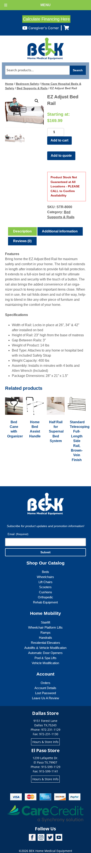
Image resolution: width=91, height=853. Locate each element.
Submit (45, 552)
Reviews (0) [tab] (22, 241)
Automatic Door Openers (45, 653)
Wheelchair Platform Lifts (45, 627)
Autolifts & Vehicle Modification (45, 648)
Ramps (45, 632)
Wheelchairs (45, 577)
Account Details (45, 688)
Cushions (45, 592)
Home (9, 83)
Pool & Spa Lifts (45, 658)
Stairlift (45, 622)
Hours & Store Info (45, 742)
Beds (45, 572)
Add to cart (59, 140)
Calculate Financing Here (46, 19)
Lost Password (45, 693)
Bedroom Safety (27, 83)
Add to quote (61, 155)
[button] (36, 101)
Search (78, 70)
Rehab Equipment (45, 602)
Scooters (45, 587)
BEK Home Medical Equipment (50, 851)
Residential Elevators (45, 642)
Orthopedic (45, 597)
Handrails (45, 637)
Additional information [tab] (60, 231)
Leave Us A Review (45, 698)
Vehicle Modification (45, 663)
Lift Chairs (45, 582)
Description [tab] (22, 231)
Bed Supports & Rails (32, 88)
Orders (45, 683)
